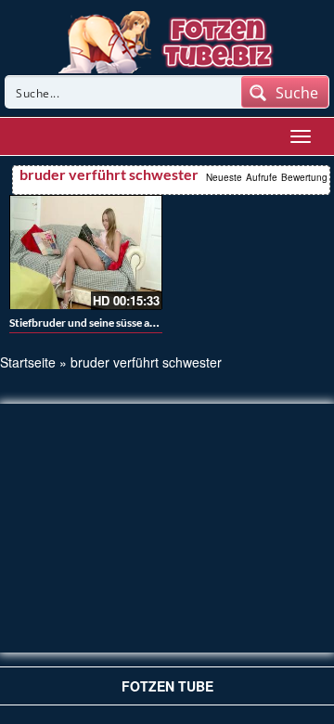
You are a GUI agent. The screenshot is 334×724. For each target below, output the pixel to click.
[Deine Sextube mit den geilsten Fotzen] (167, 40)
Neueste (224, 177)
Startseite (28, 362)
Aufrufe (261, 177)
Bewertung (304, 177)
